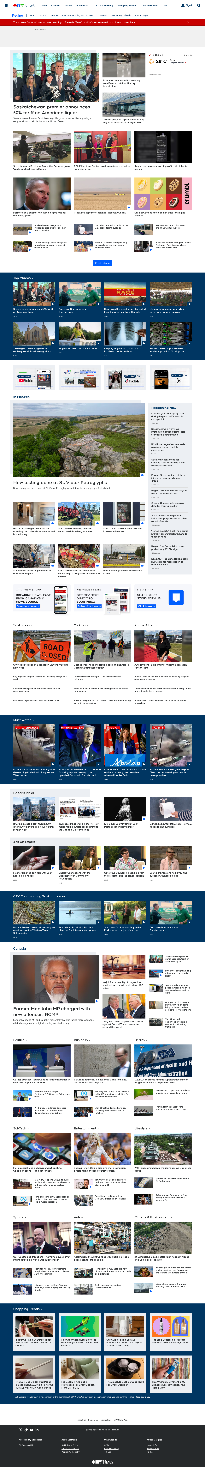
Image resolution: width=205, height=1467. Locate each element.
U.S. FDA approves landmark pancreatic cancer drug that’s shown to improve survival (161, 1081)
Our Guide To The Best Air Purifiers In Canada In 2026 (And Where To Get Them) (124, 1342)
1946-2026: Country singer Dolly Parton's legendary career (121, 825)
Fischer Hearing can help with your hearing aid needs (32, 874)
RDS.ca (150, 1452)
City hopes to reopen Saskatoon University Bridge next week (40, 666)
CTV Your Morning (103, 5)
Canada (55, 5)
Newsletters (106, 1420)
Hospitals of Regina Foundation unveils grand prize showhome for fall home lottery (34, 531)
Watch (68, 5)
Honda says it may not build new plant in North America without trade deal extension (113, 1271)
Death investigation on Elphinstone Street (122, 572)
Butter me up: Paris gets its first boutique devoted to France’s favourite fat (171, 1197)
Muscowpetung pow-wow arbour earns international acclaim (167, 310)
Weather (54, 15)
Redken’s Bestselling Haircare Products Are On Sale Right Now (170, 1341)
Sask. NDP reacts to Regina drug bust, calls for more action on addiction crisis (111, 245)
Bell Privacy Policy (69, 1445)
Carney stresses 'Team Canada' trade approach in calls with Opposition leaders (41, 1081)
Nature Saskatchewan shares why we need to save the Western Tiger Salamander (34, 930)
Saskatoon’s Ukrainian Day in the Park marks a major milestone (122, 929)
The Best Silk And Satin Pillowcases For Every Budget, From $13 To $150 (78, 1385)
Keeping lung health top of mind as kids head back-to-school (123, 350)
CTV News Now (149, 5)
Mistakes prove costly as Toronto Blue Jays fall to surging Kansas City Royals (52, 1287)
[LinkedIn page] (37, 1429)
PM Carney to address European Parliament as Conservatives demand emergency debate (50, 1110)
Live (164, 5)
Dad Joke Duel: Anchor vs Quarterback (73, 310)
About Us (82, 1420)
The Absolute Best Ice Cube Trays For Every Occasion (125, 1383)
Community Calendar (121, 15)
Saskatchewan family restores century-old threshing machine (75, 530)
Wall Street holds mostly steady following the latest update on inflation (110, 1110)
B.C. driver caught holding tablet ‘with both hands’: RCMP (178, 973)
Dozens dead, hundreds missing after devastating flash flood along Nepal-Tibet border (34, 772)
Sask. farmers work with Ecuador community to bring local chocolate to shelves (79, 573)
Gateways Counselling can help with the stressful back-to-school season (124, 874)
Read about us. (143, 1397)
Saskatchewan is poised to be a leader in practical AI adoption (167, 350)
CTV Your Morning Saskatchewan (78, 15)
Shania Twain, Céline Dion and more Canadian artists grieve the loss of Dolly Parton (100, 1169)
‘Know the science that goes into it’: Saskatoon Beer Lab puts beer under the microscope (173, 245)
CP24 (106, 1445)
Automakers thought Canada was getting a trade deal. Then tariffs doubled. (101, 1258)
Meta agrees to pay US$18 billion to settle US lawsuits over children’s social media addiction (112, 1094)
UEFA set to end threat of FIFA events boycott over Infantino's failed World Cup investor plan (41, 1258)
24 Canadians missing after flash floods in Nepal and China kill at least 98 (161, 1258)
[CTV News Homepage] (23, 5)
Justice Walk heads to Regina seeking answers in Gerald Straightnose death (101, 666)
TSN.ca (107, 1452)
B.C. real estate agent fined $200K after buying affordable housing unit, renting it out (33, 827)
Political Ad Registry (70, 1452)
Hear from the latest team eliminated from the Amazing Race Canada (125, 310)
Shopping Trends (127, 5)
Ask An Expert (142, 15)
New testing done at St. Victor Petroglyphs (60, 482)
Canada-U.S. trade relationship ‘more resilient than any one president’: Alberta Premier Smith (125, 772)
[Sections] (6, 5)
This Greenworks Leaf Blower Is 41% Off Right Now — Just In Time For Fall (79, 1342)
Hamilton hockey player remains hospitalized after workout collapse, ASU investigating (52, 1271)
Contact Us (93, 1420)
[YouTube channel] (31, 1429)
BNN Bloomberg (111, 1448)
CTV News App (121, 1420)
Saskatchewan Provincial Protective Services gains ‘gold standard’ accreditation (41, 168)
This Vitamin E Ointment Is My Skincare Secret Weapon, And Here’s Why (168, 1385)
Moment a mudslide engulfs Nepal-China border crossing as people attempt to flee (169, 772)
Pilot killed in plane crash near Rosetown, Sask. (100, 212)
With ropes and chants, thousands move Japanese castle (162, 1169)
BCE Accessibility (26, 1445)
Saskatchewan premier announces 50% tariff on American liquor (177, 959)
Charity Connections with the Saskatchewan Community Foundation (75, 876)
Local (44, 5)
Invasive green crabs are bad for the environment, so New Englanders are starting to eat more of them (173, 1270)
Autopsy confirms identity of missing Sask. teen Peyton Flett (160, 666)
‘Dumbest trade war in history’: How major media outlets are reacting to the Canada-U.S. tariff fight (78, 827)
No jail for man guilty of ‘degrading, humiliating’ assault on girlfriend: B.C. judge (123, 985)
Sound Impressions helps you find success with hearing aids (168, 874)
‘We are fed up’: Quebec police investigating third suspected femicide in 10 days (177, 989)
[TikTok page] (26, 1429)
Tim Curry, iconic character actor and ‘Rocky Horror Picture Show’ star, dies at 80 (111, 1182)
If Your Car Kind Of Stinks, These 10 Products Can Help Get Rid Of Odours (33, 1342)
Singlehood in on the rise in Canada (78, 348)
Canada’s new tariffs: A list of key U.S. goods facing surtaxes (171, 825)
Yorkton (43, 15)
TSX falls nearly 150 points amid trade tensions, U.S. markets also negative (100, 1081)
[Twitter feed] (20, 1429)
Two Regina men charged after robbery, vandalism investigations (32, 350)
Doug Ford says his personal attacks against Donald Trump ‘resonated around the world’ (123, 1024)
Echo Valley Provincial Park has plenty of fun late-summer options (77, 929)
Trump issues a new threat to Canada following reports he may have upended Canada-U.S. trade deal (80, 772)
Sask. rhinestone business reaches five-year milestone (122, 530)
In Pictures (82, 5)
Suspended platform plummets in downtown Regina (32, 572)
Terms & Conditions (70, 1448)
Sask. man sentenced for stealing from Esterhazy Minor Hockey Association (121, 83)
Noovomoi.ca (153, 1448)
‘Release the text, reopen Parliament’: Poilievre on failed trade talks (52, 1094)
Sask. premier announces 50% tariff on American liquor (33, 310)
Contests (103, 15)
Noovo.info (152, 1445)
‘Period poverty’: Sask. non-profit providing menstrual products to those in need (50, 245)
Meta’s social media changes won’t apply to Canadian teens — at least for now (37, 1169)
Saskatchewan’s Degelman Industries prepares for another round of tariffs (50, 227)
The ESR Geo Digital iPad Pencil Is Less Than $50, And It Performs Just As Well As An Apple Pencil (34, 1385)
